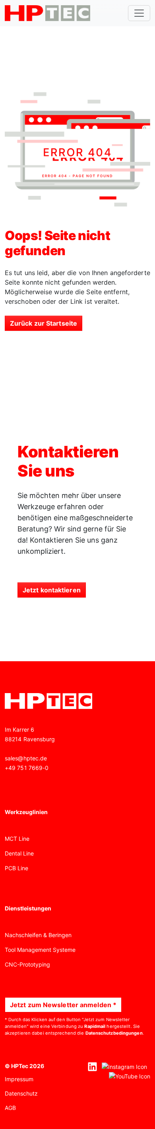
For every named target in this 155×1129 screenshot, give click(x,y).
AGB (10, 1107)
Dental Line (19, 853)
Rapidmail (94, 1026)
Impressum (19, 1079)
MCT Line (17, 838)
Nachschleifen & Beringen (38, 935)
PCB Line (16, 868)
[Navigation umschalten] (139, 13)
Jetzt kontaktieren (52, 590)
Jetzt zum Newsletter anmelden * (63, 1005)
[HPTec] (47, 13)
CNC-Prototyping (27, 964)
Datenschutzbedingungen (114, 1033)
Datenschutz (21, 1093)
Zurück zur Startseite (43, 323)
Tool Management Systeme (40, 949)
